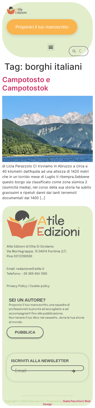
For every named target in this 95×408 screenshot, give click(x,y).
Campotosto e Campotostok (26, 83)
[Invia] (73, 371)
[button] (51, 47)
